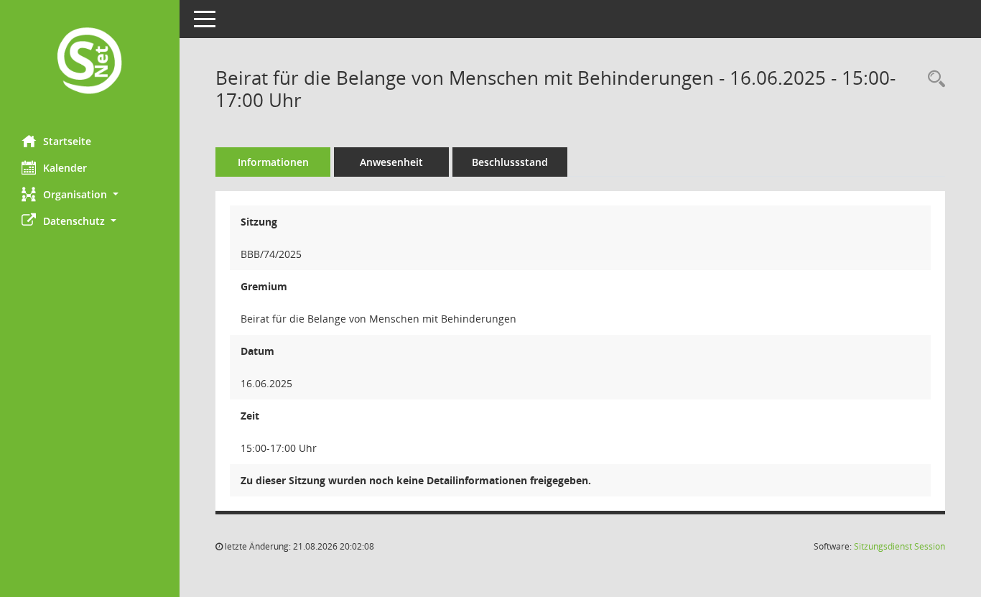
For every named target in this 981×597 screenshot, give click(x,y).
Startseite (67, 141)
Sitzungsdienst (899, 546)
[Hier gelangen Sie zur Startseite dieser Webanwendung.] (90, 62)
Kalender (65, 168)
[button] (90, 194)
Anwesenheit (391, 162)
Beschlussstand (510, 162)
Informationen (273, 162)
